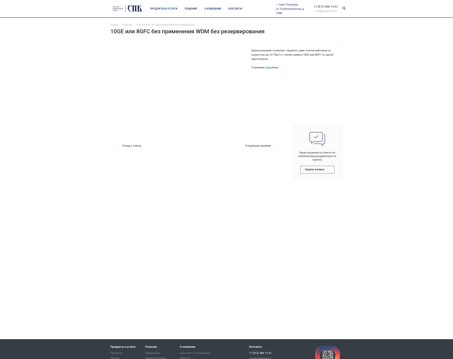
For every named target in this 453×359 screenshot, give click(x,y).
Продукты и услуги (164, 8)
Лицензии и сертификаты (195, 353)
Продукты (116, 353)
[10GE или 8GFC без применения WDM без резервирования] (180, 77)
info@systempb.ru (326, 11)
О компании (213, 8)
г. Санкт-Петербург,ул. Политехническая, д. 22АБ (290, 9)
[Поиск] (344, 8)
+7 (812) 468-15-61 (326, 6)
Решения (191, 8)
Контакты (235, 8)
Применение (152, 353)
